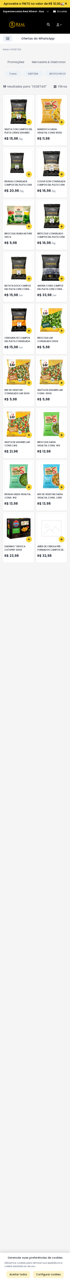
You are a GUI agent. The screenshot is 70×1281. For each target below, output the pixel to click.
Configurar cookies (48, 1274)
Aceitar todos (18, 1274)
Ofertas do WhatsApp (38, 38)
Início (6, 49)
